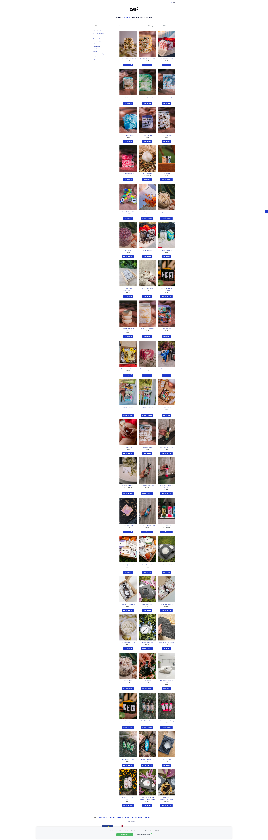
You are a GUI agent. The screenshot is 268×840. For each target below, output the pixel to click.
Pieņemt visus (124, 834)
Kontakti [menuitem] (149, 17)
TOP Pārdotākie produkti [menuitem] (99, 33)
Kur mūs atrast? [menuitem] (137, 817)
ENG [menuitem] (174, 2)
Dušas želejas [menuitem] (96, 46)
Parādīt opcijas (166, 180)
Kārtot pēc (158, 25)
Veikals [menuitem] (127, 17)
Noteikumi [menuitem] (120, 817)
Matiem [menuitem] (95, 51)
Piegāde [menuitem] (112, 817)
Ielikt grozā (128, 65)
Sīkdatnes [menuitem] (147, 817)
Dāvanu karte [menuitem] (96, 38)
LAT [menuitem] (171, 2)
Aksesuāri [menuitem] (95, 36)
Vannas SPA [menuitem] (96, 56)
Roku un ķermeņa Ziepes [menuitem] (99, 54)
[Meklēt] (113, 25)
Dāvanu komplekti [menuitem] (97, 41)
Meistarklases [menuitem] (137, 17)
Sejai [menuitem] (94, 43)
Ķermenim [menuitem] (95, 48)
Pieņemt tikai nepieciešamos (143, 834)
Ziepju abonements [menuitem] (98, 59)
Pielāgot (157, 830)
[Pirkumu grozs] (266, 211)
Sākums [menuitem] (118, 17)
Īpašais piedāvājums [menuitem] (98, 30)
